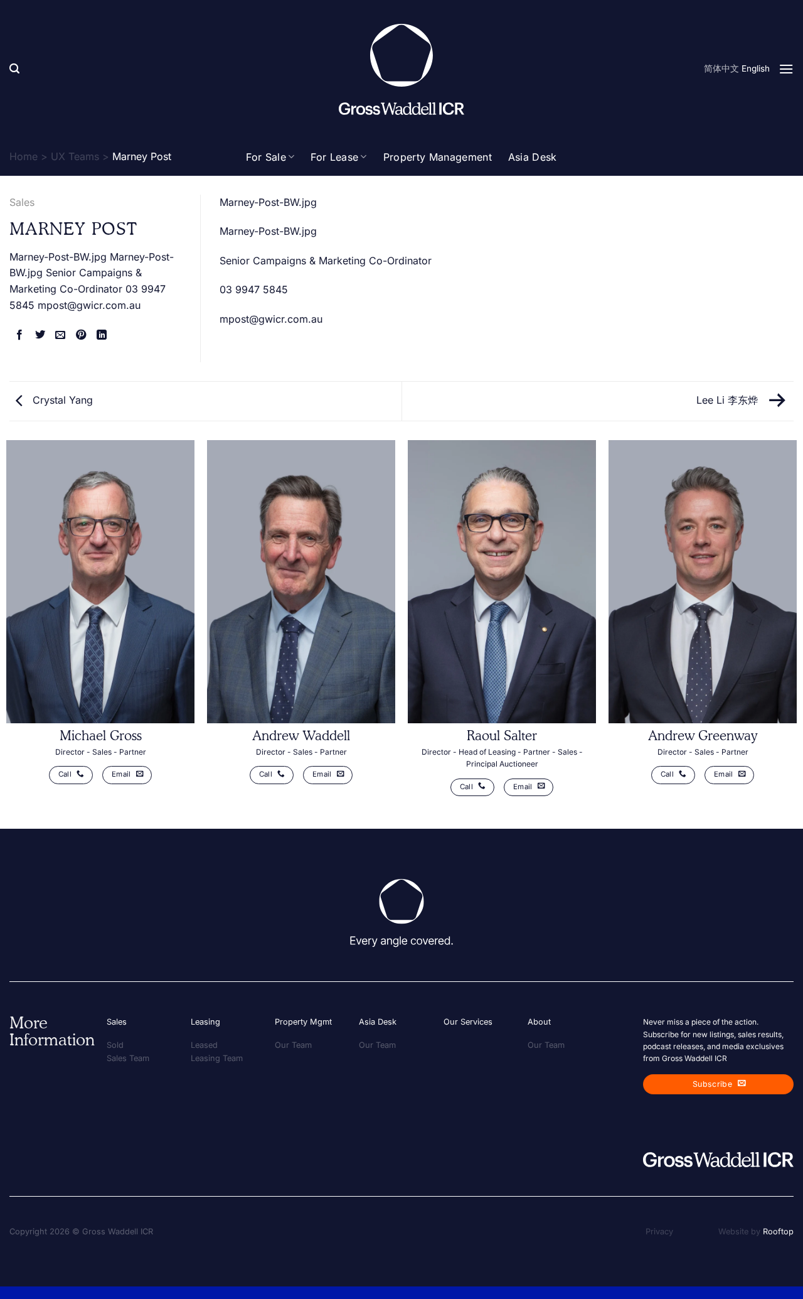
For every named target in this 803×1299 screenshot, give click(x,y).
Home (23, 156)
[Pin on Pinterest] (81, 335)
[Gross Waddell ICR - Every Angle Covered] (401, 69)
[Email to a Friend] (60, 335)
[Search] (14, 69)
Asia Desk (532, 157)
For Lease (334, 157)
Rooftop (778, 1231)
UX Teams (75, 156)
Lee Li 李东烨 (728, 400)
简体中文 (721, 68)
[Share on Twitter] (40, 335)
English (756, 68)
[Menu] (786, 68)
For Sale (266, 157)
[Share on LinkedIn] (102, 335)
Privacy (659, 1231)
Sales (22, 202)
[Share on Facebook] (19, 335)
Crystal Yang (61, 400)
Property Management (437, 157)
